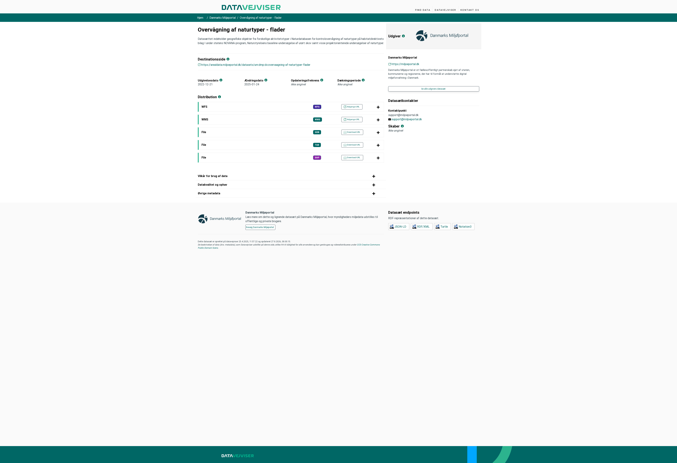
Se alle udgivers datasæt (433, 88)
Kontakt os (470, 9)
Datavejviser (445, 9)
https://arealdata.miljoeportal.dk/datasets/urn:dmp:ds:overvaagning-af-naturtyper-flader (255, 64)
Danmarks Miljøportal (222, 17)
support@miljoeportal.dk (407, 119)
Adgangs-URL (353, 106)
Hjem (200, 17)
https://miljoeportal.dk (405, 64)
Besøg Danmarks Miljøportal (260, 227)
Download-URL (353, 132)
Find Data (423, 9)
